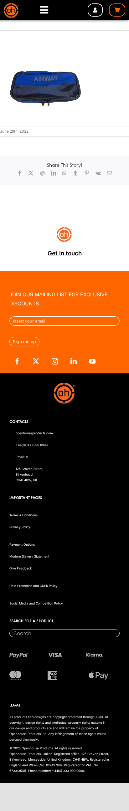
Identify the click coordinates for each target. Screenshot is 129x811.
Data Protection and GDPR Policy (33, 586)
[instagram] (55, 361)
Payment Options (22, 544)
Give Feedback (20, 568)
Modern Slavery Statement (29, 556)
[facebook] (17, 361)
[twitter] (36, 361)
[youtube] (92, 361)
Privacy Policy (19, 527)
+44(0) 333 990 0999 (32, 445)
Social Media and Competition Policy (36, 603)
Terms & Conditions (23, 515)
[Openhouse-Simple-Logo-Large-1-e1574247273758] (11, 5)
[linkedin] (73, 361)
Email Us (22, 457)
